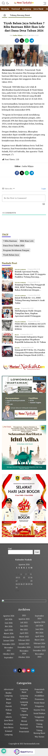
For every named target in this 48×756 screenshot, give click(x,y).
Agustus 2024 (39, 622)
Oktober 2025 (8, 654)
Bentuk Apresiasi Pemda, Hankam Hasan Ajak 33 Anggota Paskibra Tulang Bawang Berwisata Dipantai (30, 274)
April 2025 (24, 633)
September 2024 (39, 617)
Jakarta (9, 717)
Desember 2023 (39, 650)
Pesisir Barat (39, 702)
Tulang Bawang (39, 725)
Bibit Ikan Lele (27, 241)
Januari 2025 (24, 643)
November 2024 (24, 652)
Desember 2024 (24, 647)
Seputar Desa (39, 710)
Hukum (9, 710)
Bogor (8, 702)
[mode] (7, 3)
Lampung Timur (24, 709)
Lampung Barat (24, 690)
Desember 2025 (8, 644)
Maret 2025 (24, 636)
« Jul (17, 590)
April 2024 (39, 636)
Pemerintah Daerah (39, 690)
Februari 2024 (39, 643)
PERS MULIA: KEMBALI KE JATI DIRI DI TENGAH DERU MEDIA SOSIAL (30, 326)
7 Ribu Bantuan (10, 241)
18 (19, 581)
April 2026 (8, 630)
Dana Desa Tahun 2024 (13, 245)
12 (22, 577)
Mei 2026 (8, 626)
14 (26, 577)
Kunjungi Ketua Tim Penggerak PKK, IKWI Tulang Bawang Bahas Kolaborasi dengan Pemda (30, 287)
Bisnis (8, 699)
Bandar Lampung (9, 694)
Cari (10, 548)
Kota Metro (8, 727)
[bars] (44, 3)
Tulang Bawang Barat (20, 15)
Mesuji (24, 721)
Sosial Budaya (39, 713)
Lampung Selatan (24, 697)
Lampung (9, 734)
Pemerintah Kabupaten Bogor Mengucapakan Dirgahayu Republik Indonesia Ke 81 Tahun (30, 339)
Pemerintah (24, 731)
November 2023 (39, 655)
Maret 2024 (39, 639)
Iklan (9, 713)
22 (29, 581)
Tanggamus (39, 717)
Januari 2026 (8, 640)
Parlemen (24, 728)
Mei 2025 (24, 629)
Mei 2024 (39, 632)
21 (26, 581)
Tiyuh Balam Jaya (11, 255)
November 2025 (8, 649)
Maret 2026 (8, 633)
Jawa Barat (8, 720)
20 (24, 581)
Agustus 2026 (8, 615)
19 (22, 581)
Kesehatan (8, 724)
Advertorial (8, 689)
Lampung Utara (24, 716)
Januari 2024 (39, 647)
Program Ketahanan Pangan (16, 250)
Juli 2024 (39, 625)
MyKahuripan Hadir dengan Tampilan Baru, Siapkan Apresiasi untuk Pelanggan (28, 313)
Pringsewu (39, 706)
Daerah (9, 706)
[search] (3, 3)
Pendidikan (39, 695)
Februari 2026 (8, 637)
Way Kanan (39, 736)
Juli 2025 (24, 622)
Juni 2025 (24, 626)
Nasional (24, 724)
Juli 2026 (8, 619)
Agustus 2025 (24, 619)
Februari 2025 (24, 640)
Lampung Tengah (24, 703)
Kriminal (8, 731)
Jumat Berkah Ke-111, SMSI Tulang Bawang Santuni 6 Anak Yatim (30, 300)
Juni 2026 (9, 623)
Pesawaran (39, 699)
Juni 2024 (39, 629)
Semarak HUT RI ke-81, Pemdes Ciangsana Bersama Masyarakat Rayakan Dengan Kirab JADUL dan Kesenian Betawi (30, 352)
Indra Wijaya (18, 35)
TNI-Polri (39, 720)
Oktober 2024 (24, 657)
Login (43, 188)
